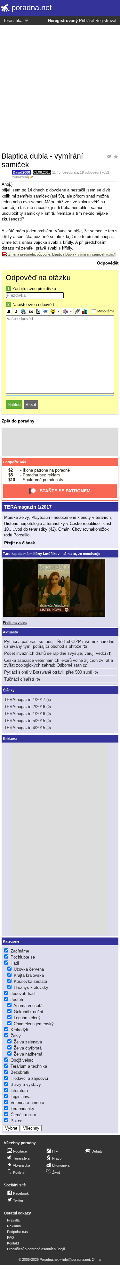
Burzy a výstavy (26, 1084)
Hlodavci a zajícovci (29, 1078)
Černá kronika (23, 1114)
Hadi (15, 963)
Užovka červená (29, 969)
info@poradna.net (76, 1259)
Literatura (19, 1090)
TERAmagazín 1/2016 (24, 713)
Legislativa (20, 1096)
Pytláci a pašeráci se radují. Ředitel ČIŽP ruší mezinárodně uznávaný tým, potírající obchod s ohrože (59, 644)
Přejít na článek (19, 543)
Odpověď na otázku (38, 277)
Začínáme (20, 951)
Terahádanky (22, 1108)
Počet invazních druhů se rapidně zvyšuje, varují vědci (55, 653)
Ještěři (17, 999)
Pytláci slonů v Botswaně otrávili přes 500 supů (48, 672)
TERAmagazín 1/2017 (28, 507)
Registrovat (105, 21)
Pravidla (13, 1220)
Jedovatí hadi (23, 993)
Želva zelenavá (28, 1042)
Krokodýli (19, 1029)
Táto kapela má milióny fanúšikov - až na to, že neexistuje (51, 554)
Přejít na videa (15, 622)
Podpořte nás (14, 462)
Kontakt (13, 1243)
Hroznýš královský (31, 987)
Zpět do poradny (18, 421)
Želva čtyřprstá (28, 1048)
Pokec (16, 1120)
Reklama (14, 1226)
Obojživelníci (23, 1060)
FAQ (10, 1237)
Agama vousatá (28, 1005)
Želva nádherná (28, 1054)
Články (8, 690)
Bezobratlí (70, 172)
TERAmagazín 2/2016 (24, 706)
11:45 (56, 172)
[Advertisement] (60, 88)
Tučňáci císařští (19, 679)
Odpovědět (107, 263)
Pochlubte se (23, 957)
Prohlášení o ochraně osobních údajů (36, 1249)
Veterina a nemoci (27, 1102)
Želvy (16, 1036)
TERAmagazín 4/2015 (24, 727)
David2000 (21, 172)
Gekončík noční (28, 1011)
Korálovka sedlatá (30, 981)
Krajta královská (29, 975)
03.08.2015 (42, 172)
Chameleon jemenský (34, 1023)
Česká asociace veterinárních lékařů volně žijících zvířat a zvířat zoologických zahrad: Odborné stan (58, 663)
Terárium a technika (29, 1066)
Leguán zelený (27, 1017)
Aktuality (10, 632)
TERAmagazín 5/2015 (24, 720)
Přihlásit (86, 21)
